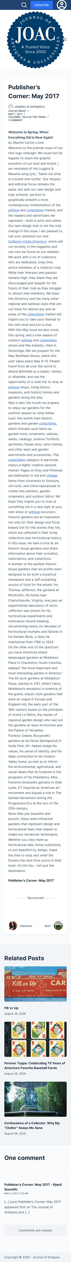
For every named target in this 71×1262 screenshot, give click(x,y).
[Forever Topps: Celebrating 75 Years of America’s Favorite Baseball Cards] (35, 1039)
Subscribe (42, 5)
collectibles (35, 210)
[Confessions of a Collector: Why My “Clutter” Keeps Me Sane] (35, 1099)
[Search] (24, 4)
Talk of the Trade (34, 116)
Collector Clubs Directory (27, 241)
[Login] (62, 5)
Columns (14, 116)
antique (13, 210)
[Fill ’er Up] (35, 983)
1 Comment (15, 120)
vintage (51, 475)
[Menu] (65, 39)
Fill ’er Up (11, 1008)
